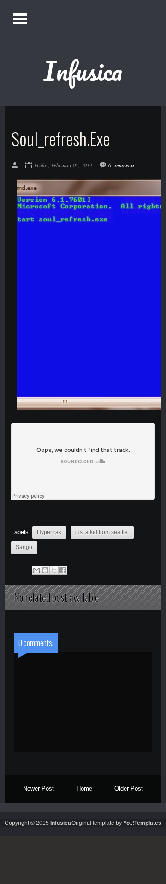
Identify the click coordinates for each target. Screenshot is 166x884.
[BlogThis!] (45, 570)
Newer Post (38, 788)
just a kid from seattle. (102, 532)
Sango (24, 547)
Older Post (128, 788)
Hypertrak (49, 532)
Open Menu (21, 19)
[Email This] (36, 570)
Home (84, 788)
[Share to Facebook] (62, 570)
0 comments (121, 165)
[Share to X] (54, 570)
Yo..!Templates (142, 823)
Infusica (83, 70)
